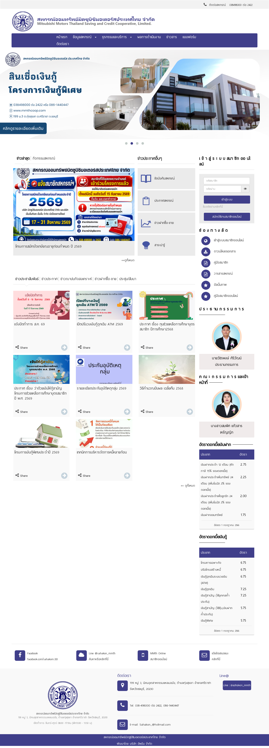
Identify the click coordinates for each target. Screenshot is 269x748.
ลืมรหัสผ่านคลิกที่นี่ (213, 207)
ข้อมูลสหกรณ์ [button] (83, 37)
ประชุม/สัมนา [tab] (127, 279)
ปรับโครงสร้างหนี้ (211, 569)
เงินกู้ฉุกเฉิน (207, 589)
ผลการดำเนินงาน (149, 37)
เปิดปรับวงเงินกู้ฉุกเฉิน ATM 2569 (100, 324)
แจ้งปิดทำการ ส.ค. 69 (29, 324)
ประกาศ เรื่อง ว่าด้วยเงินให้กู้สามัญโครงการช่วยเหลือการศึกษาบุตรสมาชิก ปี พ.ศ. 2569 (40, 393)
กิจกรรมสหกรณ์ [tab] (44, 158)
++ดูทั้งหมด (127, 260)
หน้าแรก (62, 37)
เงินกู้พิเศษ (207, 620)
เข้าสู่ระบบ (227, 199)
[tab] (23, 158)
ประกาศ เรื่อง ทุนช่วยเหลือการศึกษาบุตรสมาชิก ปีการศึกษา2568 (167, 326)
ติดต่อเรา (63, 44)
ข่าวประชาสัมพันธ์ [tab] (27, 279)
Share (23, 347)
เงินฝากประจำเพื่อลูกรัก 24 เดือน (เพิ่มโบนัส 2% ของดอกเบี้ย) (216, 502)
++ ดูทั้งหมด (188, 485)
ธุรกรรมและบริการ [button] (116, 37)
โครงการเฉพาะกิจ (211, 562)
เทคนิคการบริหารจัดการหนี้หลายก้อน (102, 452)
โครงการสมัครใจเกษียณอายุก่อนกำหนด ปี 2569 (48, 246)
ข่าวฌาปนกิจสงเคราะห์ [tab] (76, 279)
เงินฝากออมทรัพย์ (212, 515)
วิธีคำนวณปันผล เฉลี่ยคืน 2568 (161, 388)
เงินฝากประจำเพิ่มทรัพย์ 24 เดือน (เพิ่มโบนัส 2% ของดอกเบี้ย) (217, 483)
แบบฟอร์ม (189, 37)
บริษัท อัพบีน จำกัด (141, 743)
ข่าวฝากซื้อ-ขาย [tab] (105, 279)
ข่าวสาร (171, 37)
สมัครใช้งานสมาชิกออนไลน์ (226, 216)
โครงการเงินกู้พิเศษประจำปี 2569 (36, 452)
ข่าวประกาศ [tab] (50, 279)
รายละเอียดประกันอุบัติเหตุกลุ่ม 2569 (101, 388)
